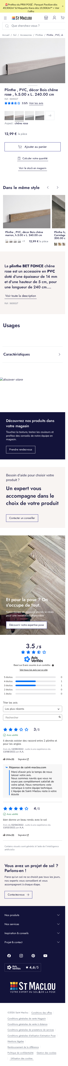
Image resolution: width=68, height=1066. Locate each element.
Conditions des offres (41, 1012)
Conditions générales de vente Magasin (27, 1018)
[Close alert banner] (62, 6)
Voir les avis (36, 103)
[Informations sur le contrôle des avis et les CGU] (52, 665)
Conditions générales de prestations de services (31, 1030)
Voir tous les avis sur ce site (34, 670)
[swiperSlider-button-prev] (47, 187)
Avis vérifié (12, 735)
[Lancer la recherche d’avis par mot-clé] (59, 717)
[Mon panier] (63, 18)
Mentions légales (16, 1041)
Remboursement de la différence (23, 1047)
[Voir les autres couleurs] (49, 115)
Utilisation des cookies (21, 1058)
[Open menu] (5, 18)
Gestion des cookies (46, 1053)
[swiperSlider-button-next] (57, 187)
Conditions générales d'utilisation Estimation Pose (32, 1035)
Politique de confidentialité (20, 1053)
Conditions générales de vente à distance (27, 1024)
